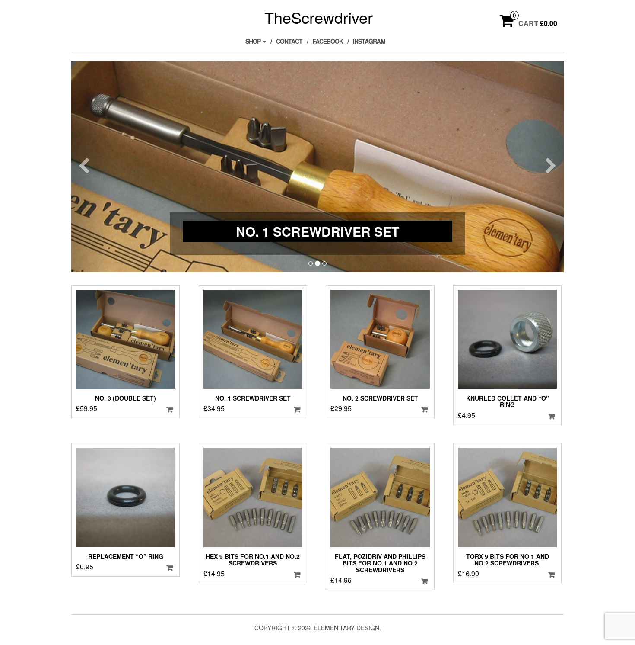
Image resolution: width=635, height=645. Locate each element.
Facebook (327, 41)
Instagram (369, 41)
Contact (289, 41)
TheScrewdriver (318, 17)
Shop (253, 41)
